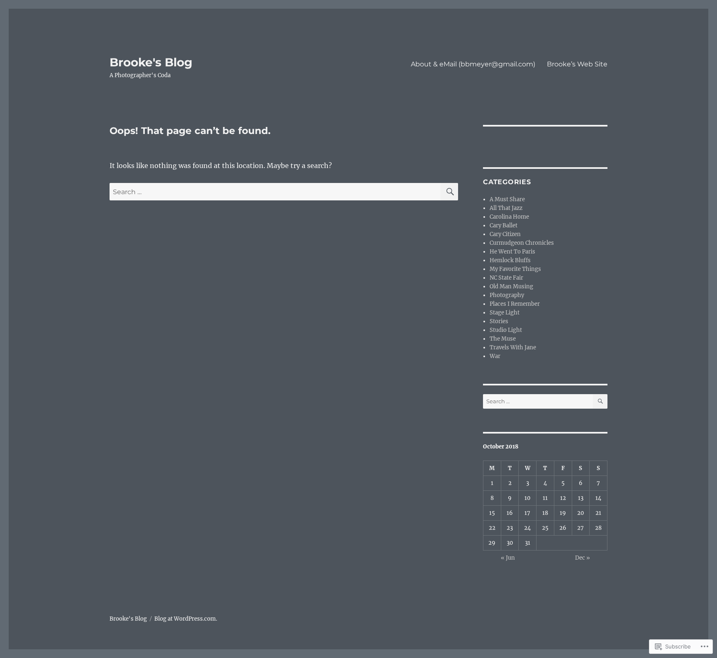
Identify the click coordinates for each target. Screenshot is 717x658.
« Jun (508, 557)
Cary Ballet (503, 225)
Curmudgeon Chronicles (522, 242)
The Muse (503, 338)
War (495, 356)
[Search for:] (275, 192)
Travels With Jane (513, 347)
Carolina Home (509, 216)
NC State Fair (506, 277)
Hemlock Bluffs (510, 260)
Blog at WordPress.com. (185, 618)
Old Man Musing (511, 286)
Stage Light (504, 312)
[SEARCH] (449, 191)
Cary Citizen (505, 234)
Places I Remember (515, 303)
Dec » (582, 557)
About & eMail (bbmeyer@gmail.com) (473, 64)
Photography (507, 295)
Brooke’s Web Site (577, 64)
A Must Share (507, 199)
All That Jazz (506, 208)
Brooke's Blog (151, 62)
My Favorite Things (515, 269)
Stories (499, 321)
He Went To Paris (512, 251)
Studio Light (506, 330)
